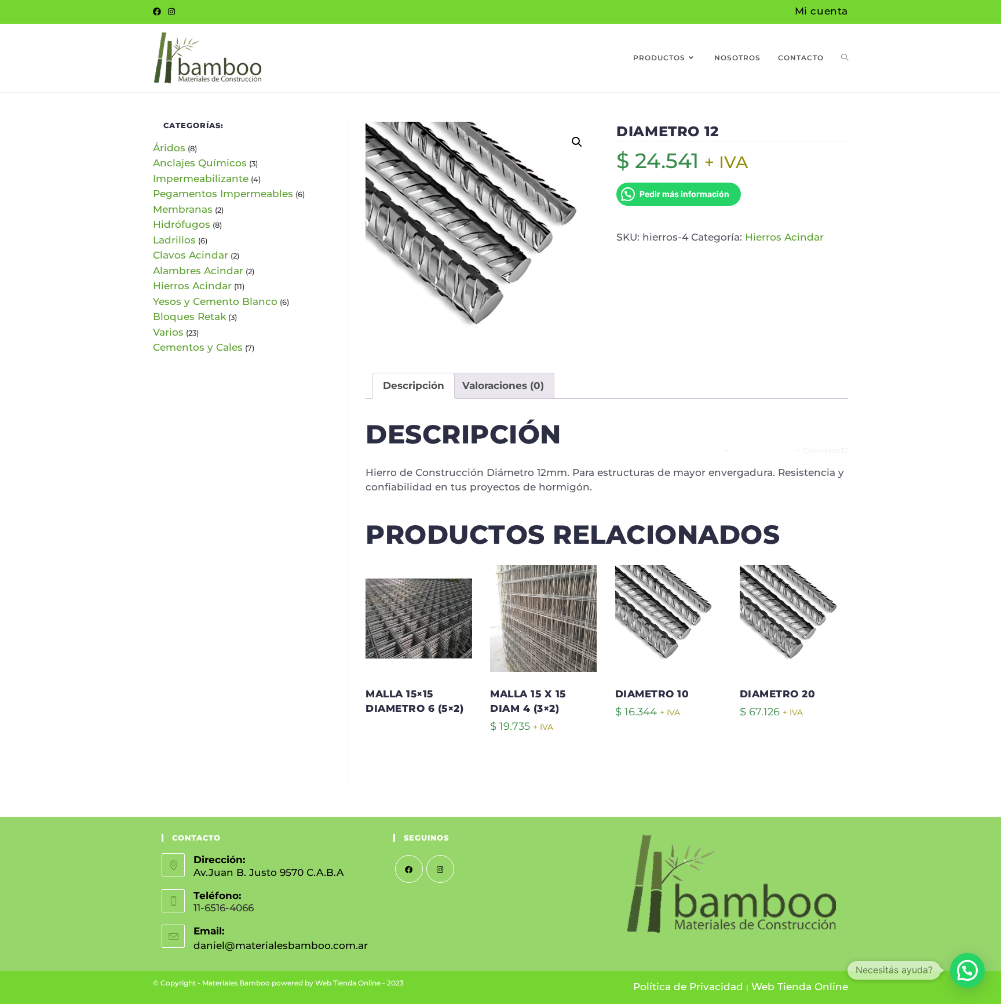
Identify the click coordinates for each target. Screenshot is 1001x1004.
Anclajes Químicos (200, 163)
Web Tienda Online (799, 986)
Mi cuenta (821, 11)
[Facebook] (159, 12)
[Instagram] (171, 12)
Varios (168, 332)
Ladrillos (174, 240)
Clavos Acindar (190, 255)
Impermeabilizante (201, 178)
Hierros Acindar (784, 237)
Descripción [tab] (413, 385)
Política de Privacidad (688, 986)
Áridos (169, 148)
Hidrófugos (181, 224)
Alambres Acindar (198, 271)
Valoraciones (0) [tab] (503, 385)
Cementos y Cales (198, 347)
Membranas (183, 209)
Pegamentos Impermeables (223, 193)
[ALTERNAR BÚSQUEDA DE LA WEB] (844, 58)
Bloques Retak (189, 316)
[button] (577, 142)
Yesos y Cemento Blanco (215, 301)
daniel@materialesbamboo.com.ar (280, 945)
